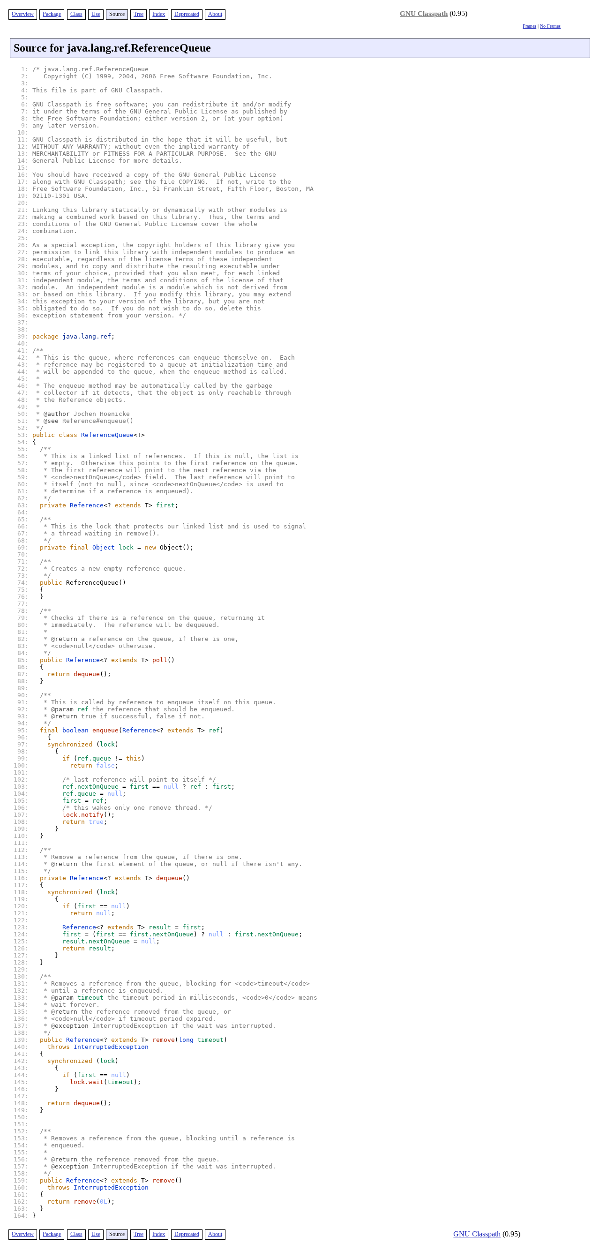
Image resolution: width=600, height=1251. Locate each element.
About (215, 14)
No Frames (550, 26)
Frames (529, 26)
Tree (138, 14)
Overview (23, 14)
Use (95, 14)
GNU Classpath (424, 13)
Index (158, 14)
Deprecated (186, 14)
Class (76, 14)
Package (52, 14)
